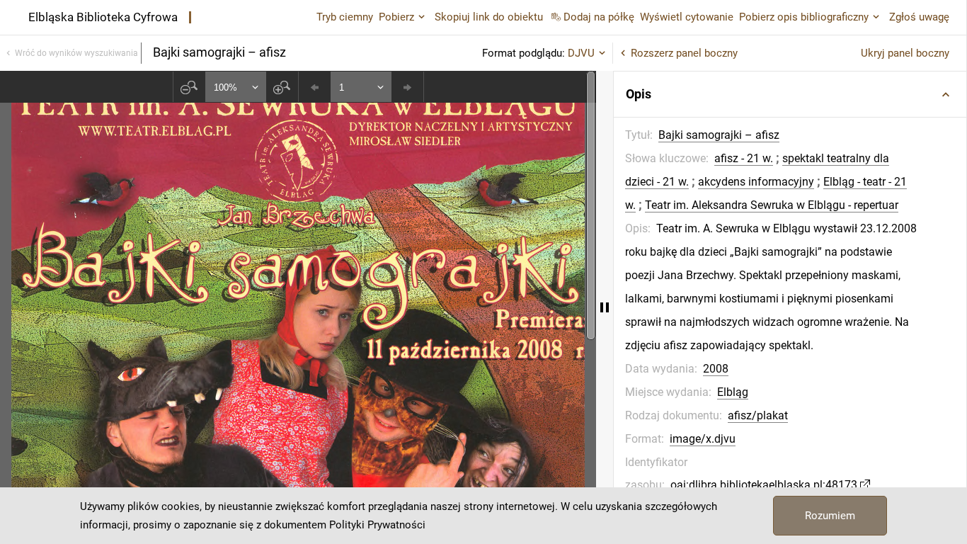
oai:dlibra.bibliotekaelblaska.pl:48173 (763, 485)
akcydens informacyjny (756, 181)
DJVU (581, 53)
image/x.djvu (703, 439)
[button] (790, 94)
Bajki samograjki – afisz (718, 135)
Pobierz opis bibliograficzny (804, 17)
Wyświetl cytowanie (686, 17)
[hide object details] (604, 307)
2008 (715, 368)
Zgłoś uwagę (919, 17)
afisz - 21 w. (743, 158)
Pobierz (396, 17)
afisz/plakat (758, 415)
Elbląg (732, 392)
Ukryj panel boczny (905, 53)
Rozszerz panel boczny (684, 53)
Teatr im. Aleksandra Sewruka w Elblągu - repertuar (771, 205)
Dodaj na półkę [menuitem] (598, 17)
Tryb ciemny (344, 17)
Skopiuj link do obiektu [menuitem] (489, 17)
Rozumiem (830, 515)
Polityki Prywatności (377, 524)
